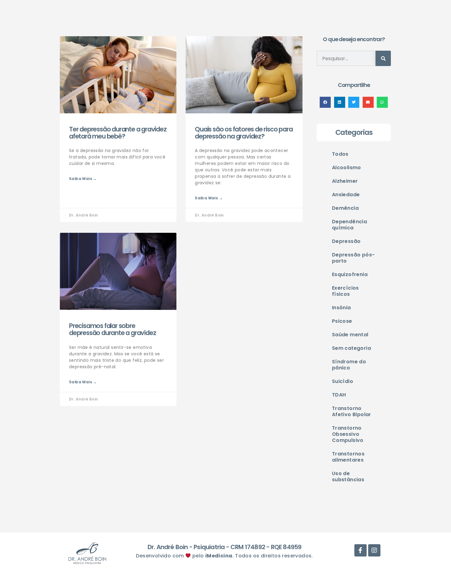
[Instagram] (374, 550)
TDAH (339, 394)
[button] (325, 102)
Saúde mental (350, 334)
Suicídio (342, 381)
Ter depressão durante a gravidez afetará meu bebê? (118, 133)
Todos (340, 154)
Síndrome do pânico (349, 364)
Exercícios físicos (345, 291)
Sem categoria (351, 348)
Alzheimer (345, 181)
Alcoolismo (346, 167)
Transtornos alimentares (348, 456)
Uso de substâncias (348, 476)
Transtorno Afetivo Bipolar (351, 411)
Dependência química (349, 224)
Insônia (341, 307)
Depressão (346, 241)
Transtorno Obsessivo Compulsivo (348, 434)
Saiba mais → (83, 178)
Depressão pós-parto (353, 257)
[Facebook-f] (360, 550)
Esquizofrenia (350, 274)
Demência (345, 208)
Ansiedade (346, 194)
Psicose (342, 321)
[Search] (383, 58)
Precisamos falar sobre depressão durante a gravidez (112, 329)
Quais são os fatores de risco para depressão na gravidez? (243, 133)
